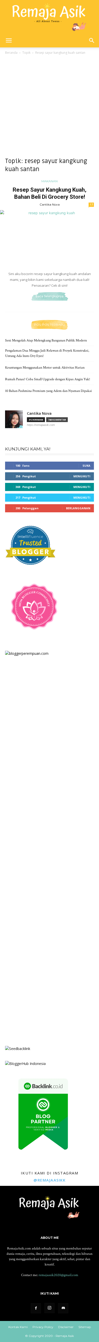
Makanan (49, 181)
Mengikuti (81, 476)
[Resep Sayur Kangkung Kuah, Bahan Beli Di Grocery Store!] (49, 238)
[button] (9, 40)
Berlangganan (78, 508)
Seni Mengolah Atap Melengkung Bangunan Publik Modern (46, 340)
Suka (86, 465)
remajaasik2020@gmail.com (58, 1275)
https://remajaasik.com (41, 424)
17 (91, 204)
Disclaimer (66, 1327)
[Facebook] (36, 1308)
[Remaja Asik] (49, 17)
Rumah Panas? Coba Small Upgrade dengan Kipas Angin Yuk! (47, 379)
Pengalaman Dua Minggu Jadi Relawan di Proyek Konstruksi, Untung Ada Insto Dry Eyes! (47, 353)
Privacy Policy (42, 1327)
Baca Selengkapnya (49, 296)
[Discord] (63, 1308)
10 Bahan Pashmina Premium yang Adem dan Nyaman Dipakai (48, 391)
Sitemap (84, 1327)
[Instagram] (49, 1308)
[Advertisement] (49, 107)
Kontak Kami (18, 1327)
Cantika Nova (50, 204)
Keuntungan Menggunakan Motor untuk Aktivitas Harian (45, 367)
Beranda (11, 52)
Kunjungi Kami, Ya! (27, 448)
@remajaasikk (49, 1180)
